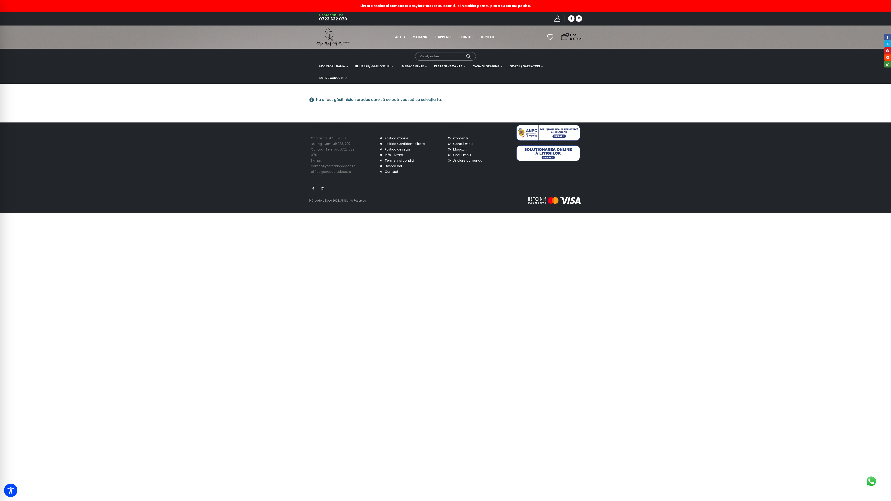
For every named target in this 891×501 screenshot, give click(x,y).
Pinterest (887, 50)
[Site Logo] (321, 37)
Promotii (466, 37)
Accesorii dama (332, 66)
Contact (488, 37)
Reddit (887, 57)
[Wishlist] (550, 37)
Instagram (322, 189)
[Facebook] (571, 18)
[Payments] (554, 200)
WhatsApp (887, 64)
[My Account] (557, 19)
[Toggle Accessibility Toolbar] (10, 490)
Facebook (313, 189)
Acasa (400, 37)
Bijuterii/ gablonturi (373, 66)
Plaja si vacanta (448, 66)
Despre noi (443, 37)
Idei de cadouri (331, 78)
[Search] (469, 56)
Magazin (420, 37)
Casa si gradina (486, 66)
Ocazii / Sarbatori (525, 66)
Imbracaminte (412, 66)
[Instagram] (579, 18)
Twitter (887, 43)
